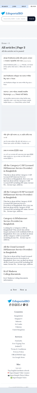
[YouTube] (18, 305)
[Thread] (27, 305)
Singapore (18, 319)
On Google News (18, 357)
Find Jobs (18, 341)
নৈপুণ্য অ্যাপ (18, 368)
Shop (24, 6)
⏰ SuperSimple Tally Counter (18, 373)
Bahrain (18, 321)
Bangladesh (18, 316)
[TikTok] (21, 305)
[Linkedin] (16, 305)
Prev (15, 290)
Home (4, 43)
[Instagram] (13, 305)
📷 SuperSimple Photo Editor (18, 375)
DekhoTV (18, 346)
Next (22, 290)
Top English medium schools (18, 370)
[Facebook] (10, 305)
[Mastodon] (24, 305)
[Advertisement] (18, 2)
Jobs (14, 6)
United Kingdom (18, 330)
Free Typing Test (18, 343)
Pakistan (18, 327)
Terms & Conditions (18, 349)
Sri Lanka (18, 324)
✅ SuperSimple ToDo (18, 378)
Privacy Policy (18, 352)
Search (5, 6)
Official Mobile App (18, 355)
